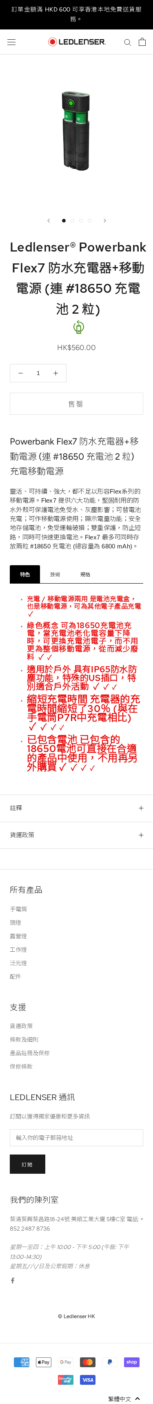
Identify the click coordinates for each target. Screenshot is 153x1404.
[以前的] (48, 220)
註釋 (16, 808)
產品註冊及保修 (30, 1053)
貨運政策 (22, 835)
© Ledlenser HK (76, 1316)
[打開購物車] (142, 42)
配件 (15, 976)
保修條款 (21, 1066)
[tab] (25, 574)
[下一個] (105, 220)
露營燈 (18, 936)
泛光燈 (18, 963)
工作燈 (18, 949)
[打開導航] (11, 42)
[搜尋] (127, 41)
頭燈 (15, 922)
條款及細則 (24, 1039)
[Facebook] (13, 1280)
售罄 (76, 404)
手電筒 (18, 909)
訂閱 (27, 1165)
